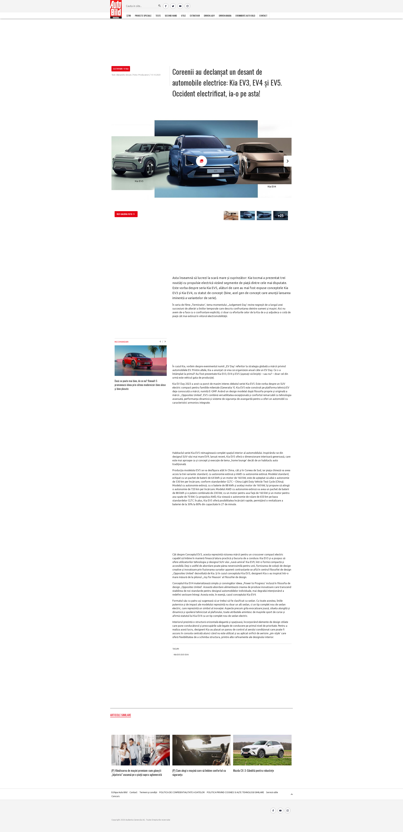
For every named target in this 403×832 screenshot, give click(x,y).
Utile (183, 15)
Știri (129, 15)
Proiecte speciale (143, 15)
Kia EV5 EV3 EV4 (181, 655)
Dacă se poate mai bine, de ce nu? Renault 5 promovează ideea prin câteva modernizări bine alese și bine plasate (140, 385)
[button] (159, 6)
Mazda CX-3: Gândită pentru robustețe (253, 770)
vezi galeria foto (124, 214)
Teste (158, 15)
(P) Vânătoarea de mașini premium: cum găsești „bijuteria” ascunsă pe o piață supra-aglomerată (136, 772)
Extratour (195, 15)
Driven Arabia (225, 15)
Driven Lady (209, 15)
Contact (263, 15)
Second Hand (171, 15)
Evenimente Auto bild (245, 15)
